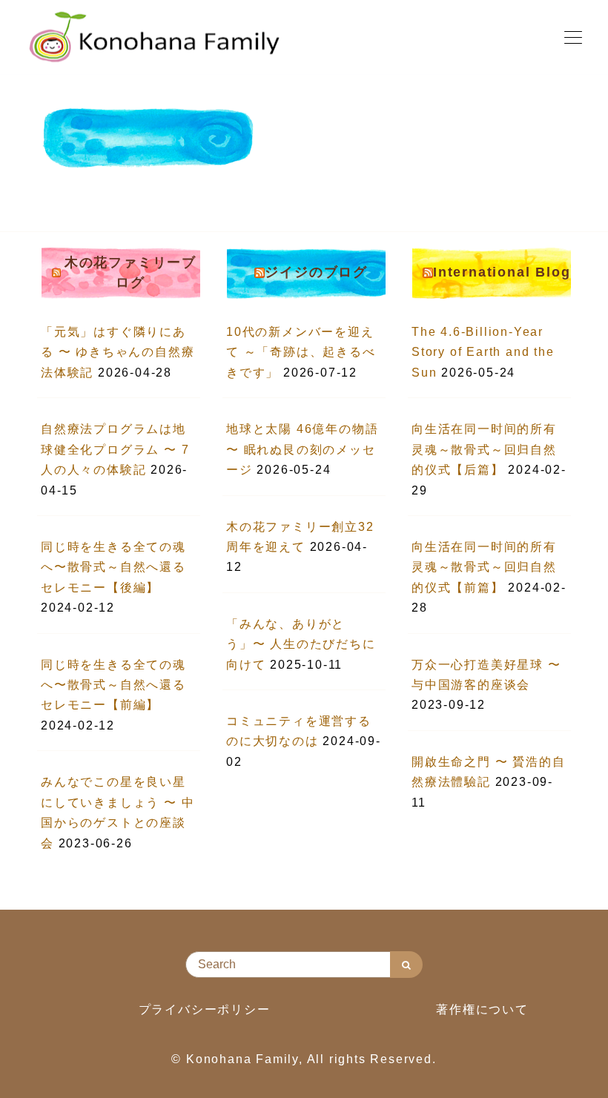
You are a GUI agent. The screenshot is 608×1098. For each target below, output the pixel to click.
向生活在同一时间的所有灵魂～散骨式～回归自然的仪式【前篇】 (484, 567)
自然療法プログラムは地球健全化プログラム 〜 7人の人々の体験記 (115, 449)
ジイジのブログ (316, 272)
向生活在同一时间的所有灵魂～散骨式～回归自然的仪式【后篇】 (484, 449)
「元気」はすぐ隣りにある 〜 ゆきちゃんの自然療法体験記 (117, 352)
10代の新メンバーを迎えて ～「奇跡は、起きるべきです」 (301, 352)
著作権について (482, 1009)
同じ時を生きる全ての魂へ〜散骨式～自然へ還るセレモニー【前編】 (113, 685)
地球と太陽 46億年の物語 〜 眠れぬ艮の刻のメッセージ (302, 449)
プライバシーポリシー (205, 1009)
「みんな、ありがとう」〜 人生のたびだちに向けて (301, 644)
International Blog (501, 272)
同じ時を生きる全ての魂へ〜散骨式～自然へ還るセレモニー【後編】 (113, 567)
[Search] (406, 964)
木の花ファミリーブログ (130, 272)
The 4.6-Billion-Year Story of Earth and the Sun (483, 352)
